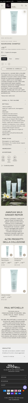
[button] (22, 5)
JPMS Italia (11, 397)
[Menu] (2, 5)
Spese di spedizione (12, 49)
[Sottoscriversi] (25, 356)
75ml (10, 58)
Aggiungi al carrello (14, 68)
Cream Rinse (5, 295)
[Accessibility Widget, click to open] (25, 387)
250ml (4, 58)
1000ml (17, 58)
